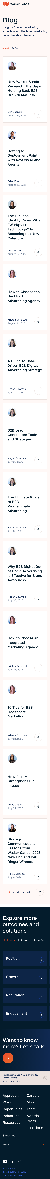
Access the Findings (12, 1081)
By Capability (24, 940)
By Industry (39, 940)
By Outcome (9, 940)
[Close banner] (45, 1078)
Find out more (41, 960)
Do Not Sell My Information (15, 1172)
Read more (38, 114)
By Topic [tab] (16, 48)
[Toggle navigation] (44, 3)
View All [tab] (5, 48)
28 (28, 891)
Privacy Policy (9, 1168)
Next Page (40, 892)
